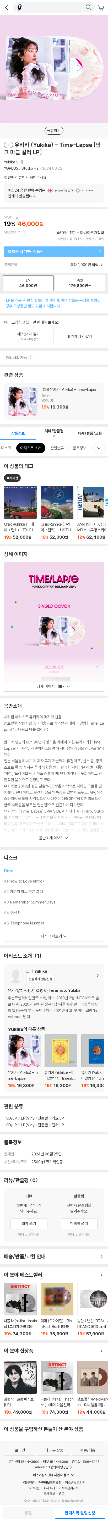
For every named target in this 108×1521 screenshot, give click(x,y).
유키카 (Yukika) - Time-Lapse (54, 401)
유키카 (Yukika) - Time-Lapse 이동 (24, 1061)
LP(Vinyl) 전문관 (34, 1118)
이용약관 (29, 1482)
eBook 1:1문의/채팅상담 (52, 1467)
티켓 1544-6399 (55, 1461)
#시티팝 (12, 478)
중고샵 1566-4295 (86, 1461)
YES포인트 (12, 232)
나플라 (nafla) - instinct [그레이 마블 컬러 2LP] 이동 (20, 1309)
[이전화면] (6, 7)
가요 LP (58, 1118)
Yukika (9, 161)
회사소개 (49, 1488)
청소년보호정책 (75, 1482)
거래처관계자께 (68, 1488)
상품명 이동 (20, 513)
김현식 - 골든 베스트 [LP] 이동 (20, 1388)
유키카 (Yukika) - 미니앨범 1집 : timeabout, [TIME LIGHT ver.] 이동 (61, 1061)
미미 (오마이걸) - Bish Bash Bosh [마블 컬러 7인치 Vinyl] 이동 (57, 1309)
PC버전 (34, 1488)
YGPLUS (11, 168)
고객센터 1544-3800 (23, 1461)
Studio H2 (30, 168)
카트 (101, 8)
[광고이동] (88, 7)
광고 (61, 1493)
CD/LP (11, 1118)
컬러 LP (58, 1124)
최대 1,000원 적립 (85, 264)
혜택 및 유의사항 (29, 1234)
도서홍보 (49, 1493)
